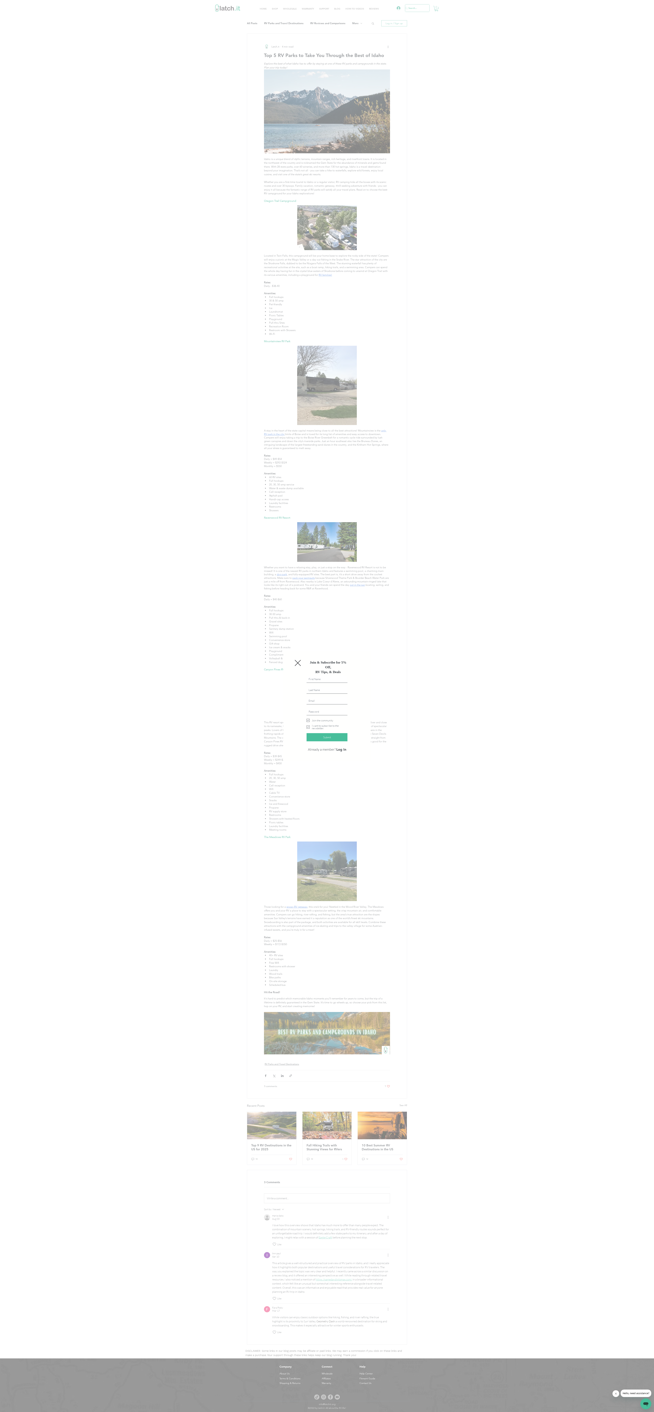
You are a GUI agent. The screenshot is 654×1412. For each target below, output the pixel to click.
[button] (298, 665)
